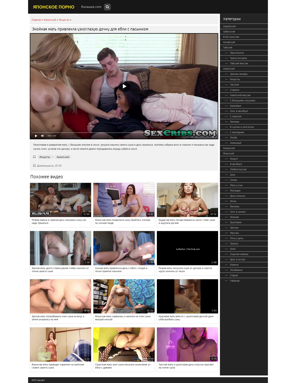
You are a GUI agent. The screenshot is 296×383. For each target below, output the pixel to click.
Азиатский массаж (240, 95)
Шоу (232, 174)
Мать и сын (236, 185)
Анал (233, 248)
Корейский (229, 26)
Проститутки (237, 52)
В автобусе (236, 164)
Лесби (233, 137)
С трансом (235, 116)
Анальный (235, 142)
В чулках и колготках (242, 127)
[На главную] (53, 7)
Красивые (235, 105)
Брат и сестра (237, 259)
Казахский (229, 148)
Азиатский (63, 157)
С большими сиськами (242, 100)
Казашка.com (91, 7)
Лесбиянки (236, 270)
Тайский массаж (239, 63)
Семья (233, 180)
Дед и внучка (237, 195)
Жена (233, 201)
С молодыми (237, 132)
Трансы (234, 243)
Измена (234, 264)
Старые (234, 275)
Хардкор (235, 280)
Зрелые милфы (239, 74)
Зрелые (234, 227)
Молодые (235, 190)
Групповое (236, 222)
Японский (228, 153)
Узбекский (229, 31)
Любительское (238, 169)
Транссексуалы (238, 58)
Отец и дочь (236, 238)
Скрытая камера (239, 254)
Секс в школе (238, 211)
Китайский (229, 42)
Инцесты (45, 157)
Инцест (234, 158)
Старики (234, 89)
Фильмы (234, 121)
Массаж (234, 232)
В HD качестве (231, 36)
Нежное (234, 217)
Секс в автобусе (239, 111)
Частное (234, 84)
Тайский (227, 47)
